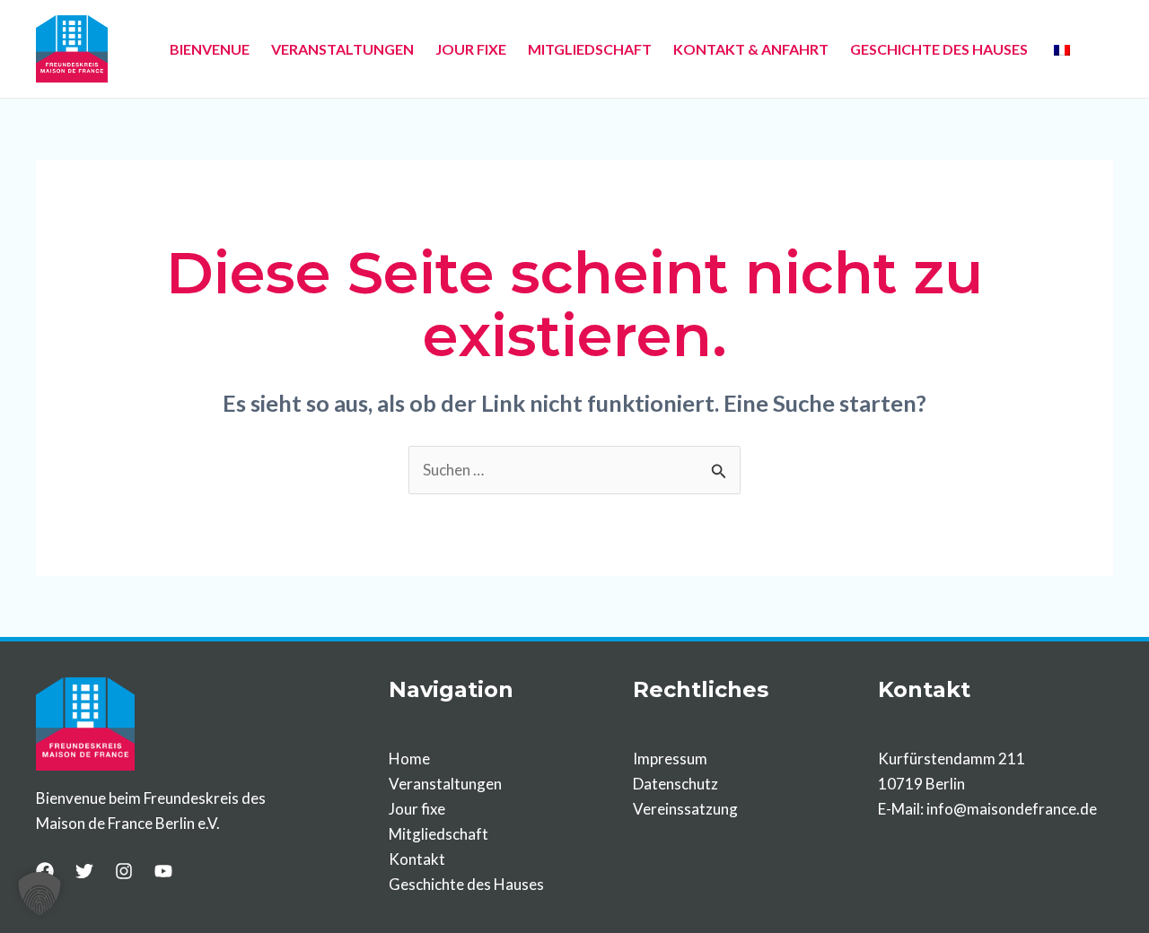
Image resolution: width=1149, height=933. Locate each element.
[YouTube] (163, 871)
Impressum (670, 758)
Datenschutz (675, 783)
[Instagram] (124, 871)
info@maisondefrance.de (1011, 808)
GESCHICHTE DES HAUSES (939, 48)
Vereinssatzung (685, 808)
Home (409, 758)
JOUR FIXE (470, 48)
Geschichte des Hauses (466, 884)
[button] (39, 893)
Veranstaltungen (445, 783)
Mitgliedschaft (438, 833)
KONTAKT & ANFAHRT (751, 48)
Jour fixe (417, 808)
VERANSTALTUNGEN (342, 48)
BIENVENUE (210, 48)
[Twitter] (84, 871)
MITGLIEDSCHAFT (590, 48)
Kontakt (417, 859)
